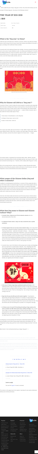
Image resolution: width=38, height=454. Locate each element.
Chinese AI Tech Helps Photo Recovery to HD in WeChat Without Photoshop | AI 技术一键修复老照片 (5, 427)
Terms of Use (23, 441)
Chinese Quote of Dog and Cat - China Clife (15, 364)
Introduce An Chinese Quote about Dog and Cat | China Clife (19, 372)
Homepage (12, 423)
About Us (22, 436)
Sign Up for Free (14, 439)
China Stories (13, 424)
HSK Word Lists (23, 430)
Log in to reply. (8, 369)
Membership (13, 436)
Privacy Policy (22, 439)
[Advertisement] (19, 145)
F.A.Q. (11, 437)
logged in (13, 385)
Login (11, 441)
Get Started (22, 423)
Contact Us (22, 437)
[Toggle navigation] (35, 2)
